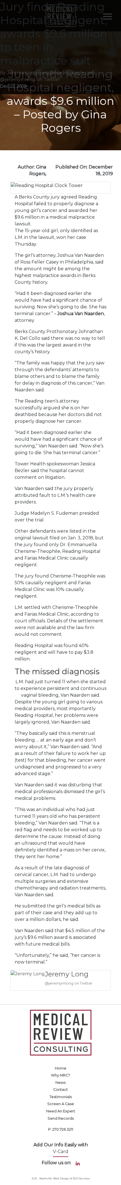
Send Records (61, 1118)
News (60, 1082)
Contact (60, 1089)
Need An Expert (60, 1111)
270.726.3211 (62, 1129)
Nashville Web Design (54, 1178)
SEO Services (81, 1178)
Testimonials (61, 1097)
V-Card (60, 1151)
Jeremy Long (66, 974)
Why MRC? (60, 1075)
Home (60, 1068)
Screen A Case (60, 1104)
